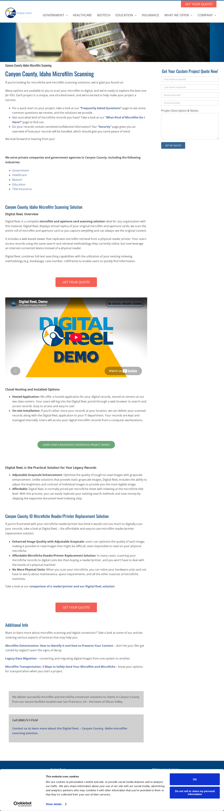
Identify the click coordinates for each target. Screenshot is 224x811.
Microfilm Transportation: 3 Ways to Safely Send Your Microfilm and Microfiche (60, 667)
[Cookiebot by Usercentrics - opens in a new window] (22, 804)
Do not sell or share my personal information (195, 792)
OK (195, 779)
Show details (54, 804)
